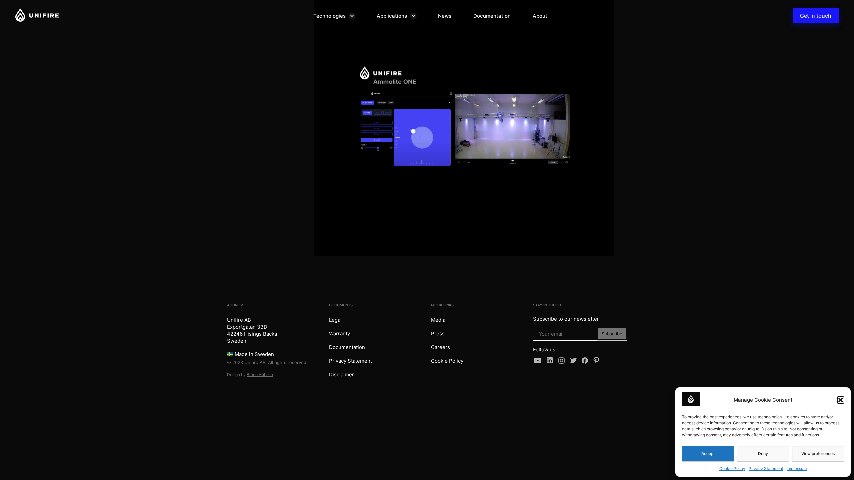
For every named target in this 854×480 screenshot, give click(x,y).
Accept (708, 453)
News (444, 16)
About (540, 16)
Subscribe (612, 333)
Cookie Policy (732, 468)
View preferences (818, 453)
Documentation (492, 16)
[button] (840, 400)
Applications (392, 16)
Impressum (797, 468)
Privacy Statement (766, 468)
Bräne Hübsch (260, 374)
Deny (763, 453)
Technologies (329, 16)
